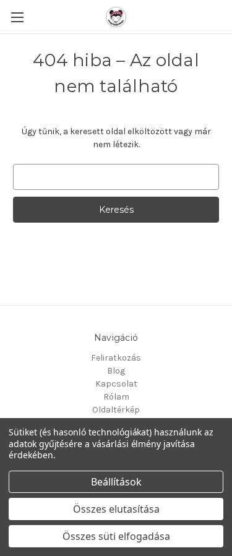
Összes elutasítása (116, 509)
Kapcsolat (116, 384)
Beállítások (116, 482)
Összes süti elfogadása (116, 536)
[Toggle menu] (17, 17)
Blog (116, 371)
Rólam (116, 396)
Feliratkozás (116, 358)
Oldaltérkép (116, 409)
